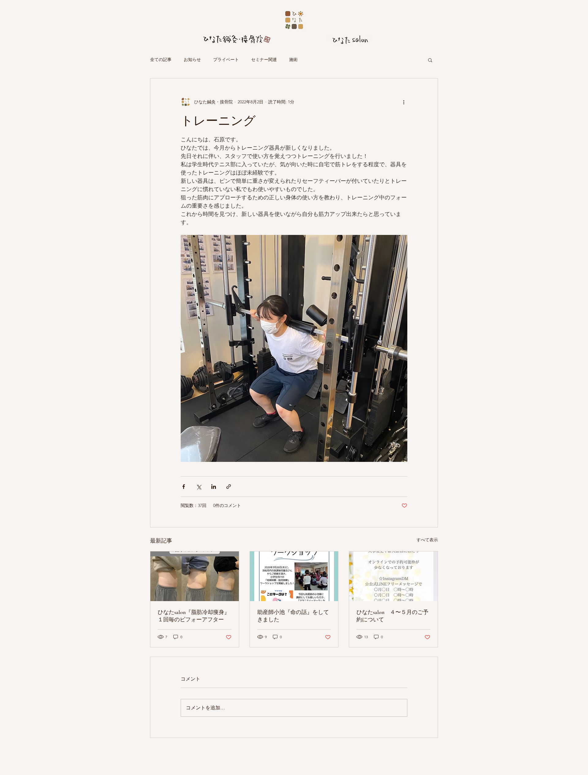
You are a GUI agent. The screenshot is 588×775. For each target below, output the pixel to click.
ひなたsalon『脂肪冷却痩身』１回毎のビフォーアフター (194, 616)
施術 (293, 59)
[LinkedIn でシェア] (214, 486)
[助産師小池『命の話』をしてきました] (294, 576)
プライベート (226, 59)
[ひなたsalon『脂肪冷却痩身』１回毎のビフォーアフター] (194, 576)
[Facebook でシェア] (184, 486)
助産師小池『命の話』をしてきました (293, 616)
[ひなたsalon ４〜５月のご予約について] (393, 576)
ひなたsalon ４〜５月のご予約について (392, 616)
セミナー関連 (264, 59)
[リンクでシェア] (229, 486)
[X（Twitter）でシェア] (199, 486)
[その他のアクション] (403, 102)
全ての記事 (161, 59)
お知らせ (192, 59)
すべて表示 (427, 540)
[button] (430, 59)
